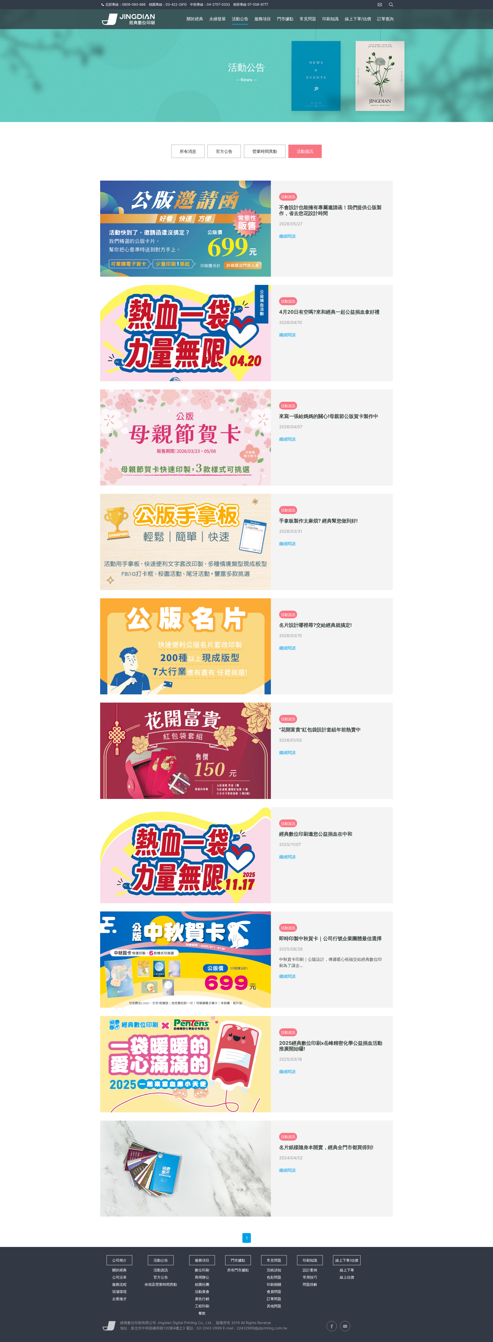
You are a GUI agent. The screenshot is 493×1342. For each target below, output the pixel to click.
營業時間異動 (264, 151)
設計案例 (310, 1270)
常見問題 (308, 18)
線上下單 (347, 1270)
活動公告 (240, 18)
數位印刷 (202, 1270)
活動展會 (202, 1291)
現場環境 (119, 1291)
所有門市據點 (238, 1270)
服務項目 (262, 18)
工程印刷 (202, 1306)
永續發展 (217, 18)
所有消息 (188, 151)
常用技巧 (310, 1277)
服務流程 (119, 1284)
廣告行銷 (202, 1299)
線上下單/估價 (358, 18)
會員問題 (274, 1291)
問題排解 (310, 1284)
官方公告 (224, 151)
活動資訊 (305, 151)
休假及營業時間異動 (161, 1284)
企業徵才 (119, 1299)
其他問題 (274, 1306)
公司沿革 (119, 1277)
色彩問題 (274, 1277)
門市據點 (285, 18)
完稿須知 (274, 1270)
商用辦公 (202, 1277)
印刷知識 (330, 18)
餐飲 (202, 1313)
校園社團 (202, 1284)
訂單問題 (274, 1299)
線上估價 (347, 1277)
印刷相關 (274, 1284)
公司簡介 (119, 1260)
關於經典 (195, 18)
